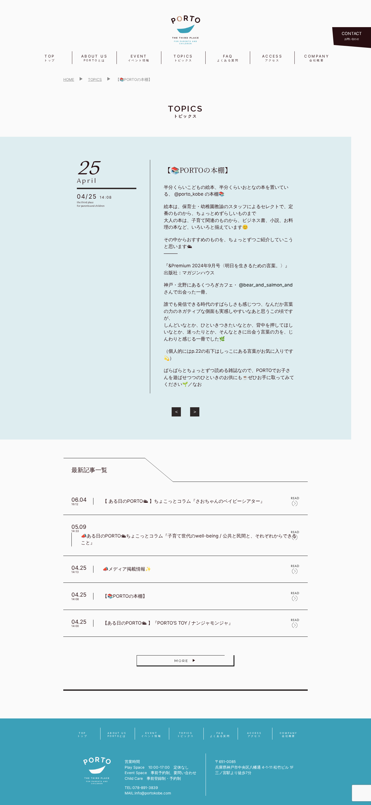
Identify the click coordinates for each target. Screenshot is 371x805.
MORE (181, 660)
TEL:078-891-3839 (141, 787)
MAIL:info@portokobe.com (148, 793)
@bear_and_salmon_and (266, 285)
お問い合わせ (352, 35)
